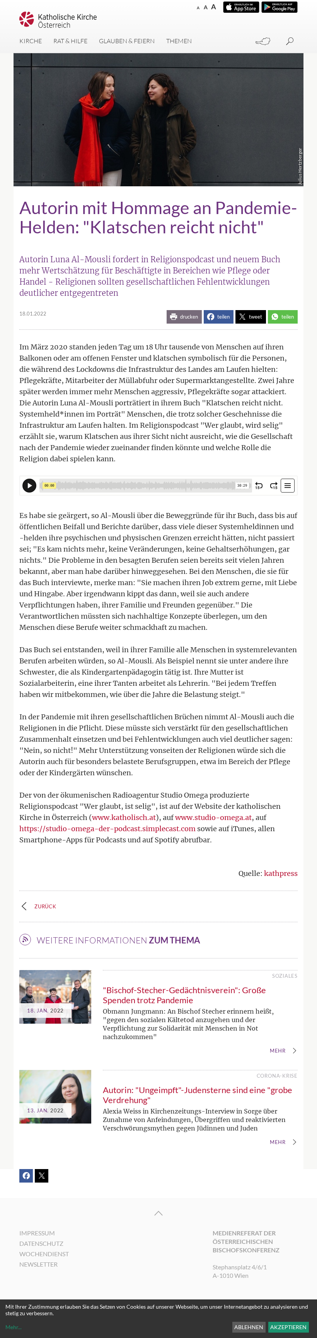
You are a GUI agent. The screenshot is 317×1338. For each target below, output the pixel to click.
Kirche (30, 41)
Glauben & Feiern (127, 41)
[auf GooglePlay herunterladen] (279, 7)
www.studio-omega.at (213, 817)
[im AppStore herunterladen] (241, 7)
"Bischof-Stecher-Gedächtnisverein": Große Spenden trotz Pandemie (184, 995)
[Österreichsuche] (262, 41)
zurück (45, 906)
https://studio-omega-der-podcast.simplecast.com (107, 828)
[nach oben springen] (158, 1213)
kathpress (281, 873)
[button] (184, 317)
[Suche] (289, 41)
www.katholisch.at (124, 817)
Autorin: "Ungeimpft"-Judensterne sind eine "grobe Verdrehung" (197, 1095)
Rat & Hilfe (70, 41)
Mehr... (13, 1327)
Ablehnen (248, 1327)
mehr (278, 1051)
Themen (179, 41)
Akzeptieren (288, 1327)
